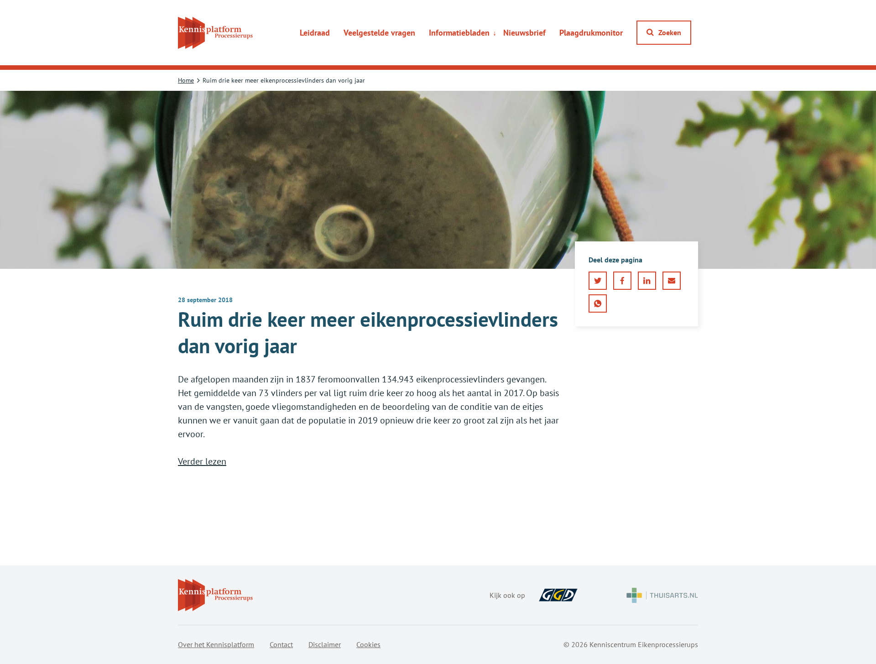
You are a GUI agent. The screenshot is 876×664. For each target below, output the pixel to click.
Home (186, 80)
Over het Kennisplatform (216, 644)
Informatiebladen (459, 32)
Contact (281, 644)
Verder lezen (202, 461)
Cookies (368, 644)
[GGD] (558, 595)
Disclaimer (324, 644)
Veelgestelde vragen (379, 32)
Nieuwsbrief (524, 32)
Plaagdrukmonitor (591, 32)
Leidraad (315, 32)
